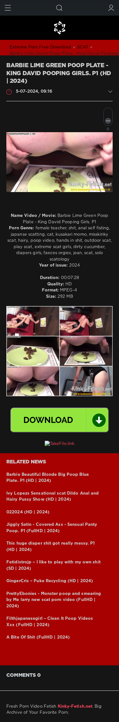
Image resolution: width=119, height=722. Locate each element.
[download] (59, 420)
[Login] (111, 8)
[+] (108, 112)
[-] (108, 121)
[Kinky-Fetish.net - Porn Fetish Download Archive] (59, 28)
